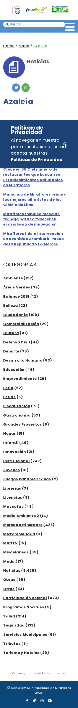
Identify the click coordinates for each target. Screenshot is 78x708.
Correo (17, 673)
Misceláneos (16, 552)
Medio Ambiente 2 (21, 515)
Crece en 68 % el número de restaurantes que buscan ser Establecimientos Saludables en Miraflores (33, 177)
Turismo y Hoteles (21, 652)
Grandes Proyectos (22, 424)
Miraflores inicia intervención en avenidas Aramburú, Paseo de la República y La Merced (33, 239)
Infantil (10, 442)
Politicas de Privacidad (37, 160)
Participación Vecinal (25, 597)
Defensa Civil (16, 342)
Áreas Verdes (16, 287)
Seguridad (14, 625)
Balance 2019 (16, 296)
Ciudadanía (15, 314)
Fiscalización (16, 406)
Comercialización (21, 323)
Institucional (16, 461)
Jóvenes (11, 470)
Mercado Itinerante (22, 524)
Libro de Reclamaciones (47, 673)
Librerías (12, 488)
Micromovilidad (19, 534)
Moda (24, 45)
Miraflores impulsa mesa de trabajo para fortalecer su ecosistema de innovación (31, 219)
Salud (9, 616)
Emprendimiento (20, 378)
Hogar (9, 433)
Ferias (9, 397)
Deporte (11, 351)
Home (9, 45)
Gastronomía (17, 415)
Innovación (14, 451)
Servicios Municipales (25, 634)
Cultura (11, 333)
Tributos (12, 643)
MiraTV (10, 543)
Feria (8, 387)
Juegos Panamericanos (27, 479)
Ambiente (13, 278)
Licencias (12, 497)
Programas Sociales (23, 607)
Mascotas (13, 506)
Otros (9, 588)
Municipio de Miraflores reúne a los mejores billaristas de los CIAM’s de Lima (35, 199)
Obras (9, 579)
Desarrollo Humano (22, 360)
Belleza (10, 305)
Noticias (11, 570)
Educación (13, 369)
